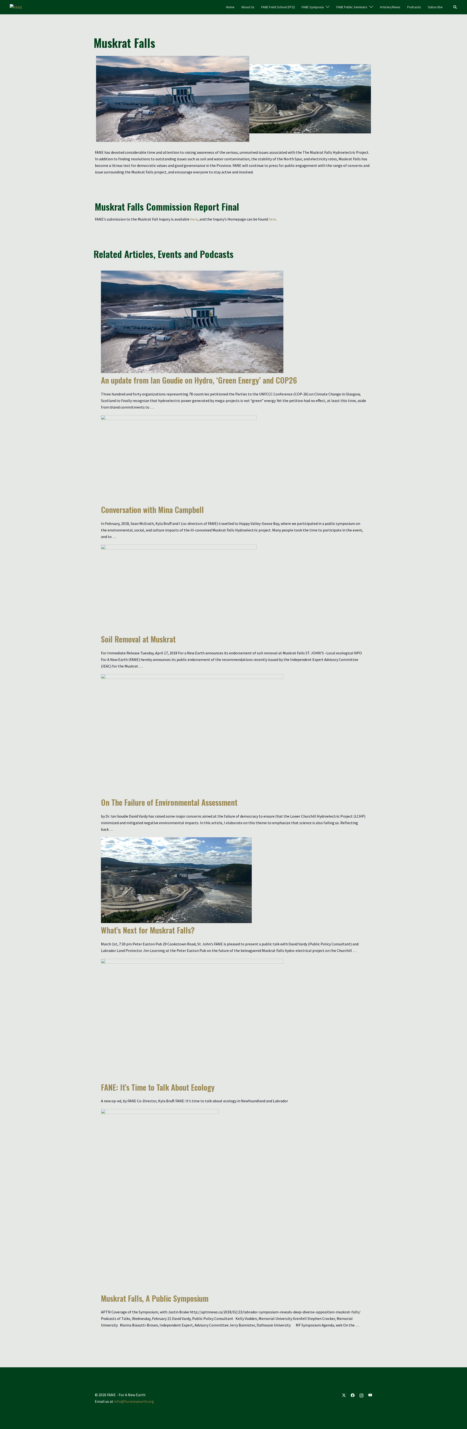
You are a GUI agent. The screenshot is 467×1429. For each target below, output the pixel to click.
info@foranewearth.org (134, 1401)
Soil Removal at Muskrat (138, 639)
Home (230, 7)
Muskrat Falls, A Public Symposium (154, 1298)
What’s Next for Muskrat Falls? (148, 930)
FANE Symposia (313, 7)
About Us (247, 7)
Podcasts (414, 7)
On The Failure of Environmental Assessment (169, 802)
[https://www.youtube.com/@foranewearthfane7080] (370, 1394)
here (194, 219)
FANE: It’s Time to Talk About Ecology (158, 1087)
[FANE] (16, 6)
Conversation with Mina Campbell (152, 509)
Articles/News (390, 7)
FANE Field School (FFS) (278, 7)
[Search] (455, 7)
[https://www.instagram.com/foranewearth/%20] (361, 1394)
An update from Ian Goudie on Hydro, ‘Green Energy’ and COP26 (199, 380)
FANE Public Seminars (351, 7)
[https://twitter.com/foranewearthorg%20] (344, 1394)
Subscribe (435, 7)
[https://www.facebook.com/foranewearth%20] (353, 1394)
